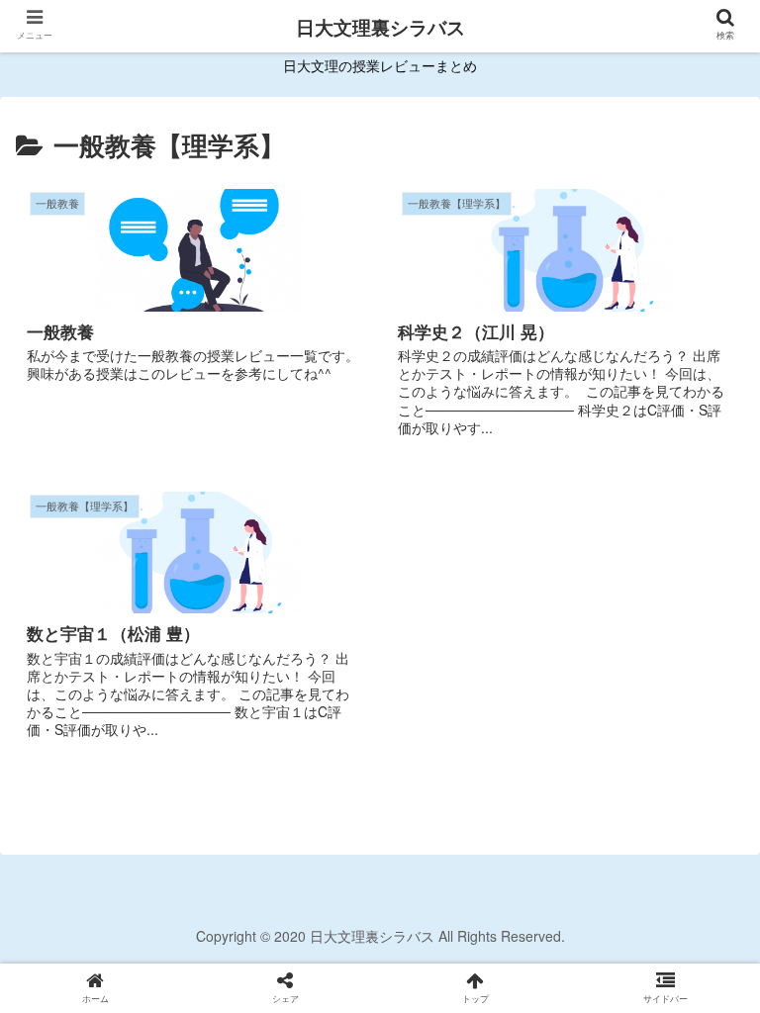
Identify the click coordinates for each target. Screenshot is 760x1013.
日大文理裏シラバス (380, 27)
